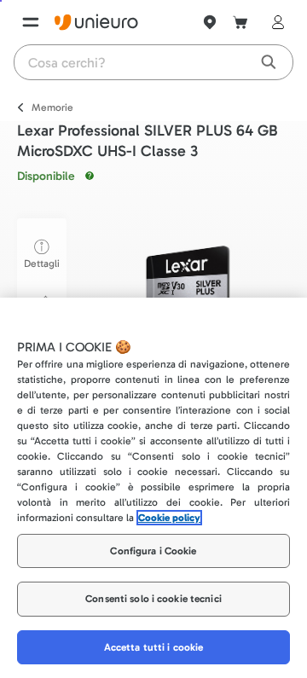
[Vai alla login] (275, 22)
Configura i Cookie (153, 551)
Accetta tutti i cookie (154, 647)
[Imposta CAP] (209, 22)
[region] (153, 488)
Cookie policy (169, 518)
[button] (187, 284)
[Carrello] (240, 22)
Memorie (52, 107)
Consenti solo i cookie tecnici (153, 599)
